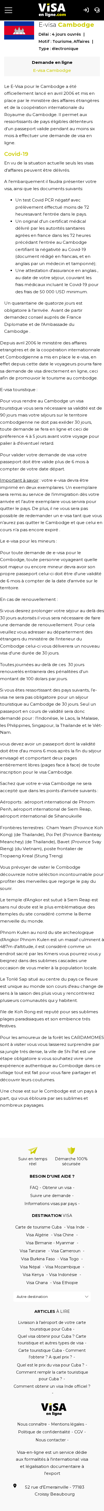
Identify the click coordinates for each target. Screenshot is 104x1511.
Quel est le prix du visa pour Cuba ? (50, 1365)
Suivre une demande (50, 1195)
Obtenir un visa (57, 1187)
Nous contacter (50, 1439)
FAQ (34, 1187)
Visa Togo (69, 1258)
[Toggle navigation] (9, 10)
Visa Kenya (33, 1274)
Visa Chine (64, 1234)
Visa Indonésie (63, 1274)
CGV (78, 1431)
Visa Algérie (37, 1234)
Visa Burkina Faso (38, 1258)
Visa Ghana (37, 1282)
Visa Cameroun (65, 1250)
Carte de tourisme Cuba (38, 1227)
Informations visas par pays (50, 1203)
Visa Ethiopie (65, 1282)
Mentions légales (67, 1424)
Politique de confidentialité (44, 1431)
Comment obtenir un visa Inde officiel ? (52, 1386)
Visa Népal (30, 1266)
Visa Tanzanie (33, 1250)
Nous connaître (32, 1424)
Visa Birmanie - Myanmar (50, 1242)
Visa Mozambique (62, 1266)
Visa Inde (76, 1227)
